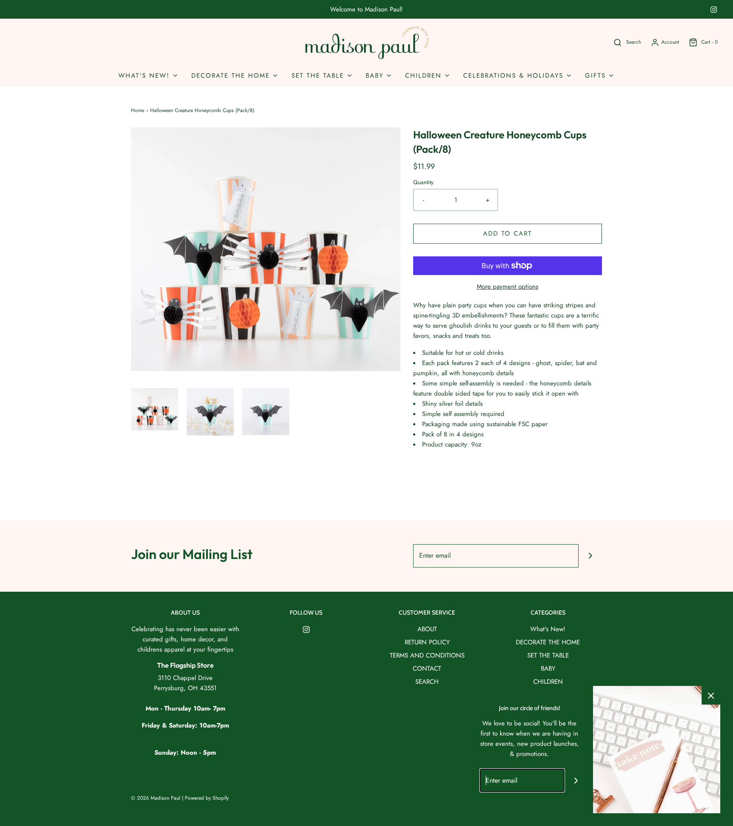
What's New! (547, 629)
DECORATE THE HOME (548, 642)
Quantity (423, 182)
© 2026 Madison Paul (155, 798)
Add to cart (507, 233)
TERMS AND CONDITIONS (427, 655)
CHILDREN (548, 681)
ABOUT (427, 629)
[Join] (590, 556)
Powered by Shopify (207, 798)
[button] (154, 409)
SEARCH (427, 681)
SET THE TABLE (548, 655)
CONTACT (427, 668)
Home (137, 110)
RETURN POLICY (427, 642)
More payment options (507, 286)
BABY (548, 668)
